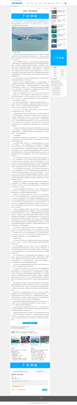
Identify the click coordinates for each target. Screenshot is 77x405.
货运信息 (32, 3)
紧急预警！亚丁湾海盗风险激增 (37, 355)
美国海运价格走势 (15, 354)
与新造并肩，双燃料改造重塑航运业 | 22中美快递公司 (25, 332)
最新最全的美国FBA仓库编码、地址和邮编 (19, 359)
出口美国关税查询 (15, 351)
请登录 (17, 0)
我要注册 (21, 0)
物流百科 (53, 3)
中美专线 (44, 3)
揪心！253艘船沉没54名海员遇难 (37, 358)
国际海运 (37, 23)
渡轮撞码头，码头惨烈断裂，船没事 (38, 352)
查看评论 (38, 8)
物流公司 (40, 3)
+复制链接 (35, 332)
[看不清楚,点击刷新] (21, 389)
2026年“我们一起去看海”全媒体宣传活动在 (39, 354)
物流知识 (57, 3)
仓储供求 (36, 3)
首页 (28, 3)
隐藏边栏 (46, 8)
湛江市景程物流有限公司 (57, 92)
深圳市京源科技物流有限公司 (57, 83)
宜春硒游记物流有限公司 (57, 90)
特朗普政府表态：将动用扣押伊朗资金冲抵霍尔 (40, 350)
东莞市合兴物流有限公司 (57, 94)
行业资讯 (62, 3)
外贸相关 (49, 3)
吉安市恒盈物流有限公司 (57, 81)
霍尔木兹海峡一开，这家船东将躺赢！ (38, 359)
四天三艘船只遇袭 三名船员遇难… (38, 351)
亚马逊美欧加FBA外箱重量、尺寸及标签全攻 (19, 358)
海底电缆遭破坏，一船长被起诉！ (17, 355)
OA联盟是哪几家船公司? (16, 352)
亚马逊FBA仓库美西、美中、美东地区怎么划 (19, 350)
